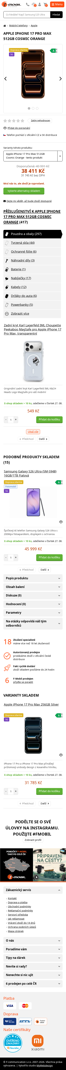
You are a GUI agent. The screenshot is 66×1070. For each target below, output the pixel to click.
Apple (34, 25)
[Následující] (60, 79)
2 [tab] (33, 108)
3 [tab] (37, 108)
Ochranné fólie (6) (23, 251)
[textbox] (33, 156)
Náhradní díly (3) (23, 260)
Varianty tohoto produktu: (17, 147)
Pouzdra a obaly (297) (26, 234)
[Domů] (4, 25)
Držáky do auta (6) (24, 296)
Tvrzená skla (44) (23, 243)
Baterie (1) (18, 269)
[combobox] (33, 156)
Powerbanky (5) (22, 305)
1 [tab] (29, 108)
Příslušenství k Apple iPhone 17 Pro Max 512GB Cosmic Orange (32, 216)
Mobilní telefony (18, 25)
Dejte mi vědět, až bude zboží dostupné (29, 201)
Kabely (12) (18, 287)
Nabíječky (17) (21, 278)
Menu (59, 4)
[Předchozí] (5, 79)
